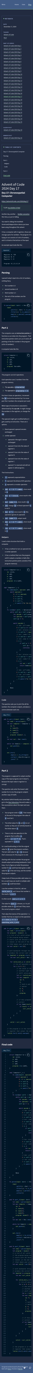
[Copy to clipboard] (28, 255)
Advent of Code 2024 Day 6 (12, 62)
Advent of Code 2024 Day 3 (12, 52)
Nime (3, 4)
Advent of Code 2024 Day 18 (13, 100)
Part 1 (5, 160)
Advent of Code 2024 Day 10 (13, 74)
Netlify (20, 1369)
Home (17, 4)
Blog (29, 4)
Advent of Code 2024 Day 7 (12, 65)
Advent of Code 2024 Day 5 (12, 58)
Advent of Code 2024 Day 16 (13, 93)
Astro (9, 1369)
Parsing (5, 156)
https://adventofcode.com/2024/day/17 (15, 201)
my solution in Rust (14, 208)
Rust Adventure (13, 802)
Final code (6, 175)
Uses (23, 4)
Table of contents (13, 147)
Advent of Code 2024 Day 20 (13, 106)
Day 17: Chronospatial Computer (14, 152)
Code (6, 167)
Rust (5, 38)
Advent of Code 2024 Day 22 (13, 112)
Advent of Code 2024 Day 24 (13, 119)
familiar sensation (23, 214)
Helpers (6, 163)
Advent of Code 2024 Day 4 (12, 55)
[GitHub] (30, 1368)
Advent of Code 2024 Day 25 (13, 122)
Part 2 (5, 171)
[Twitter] (24, 1368)
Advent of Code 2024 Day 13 (13, 84)
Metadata (9, 19)
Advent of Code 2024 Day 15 (13, 90)
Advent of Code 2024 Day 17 (13, 97)
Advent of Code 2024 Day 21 (13, 109)
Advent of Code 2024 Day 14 (13, 87)
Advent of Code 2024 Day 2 (12, 49)
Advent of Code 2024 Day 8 (12, 68)
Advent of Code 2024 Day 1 (12, 46)
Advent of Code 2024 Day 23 (13, 116)
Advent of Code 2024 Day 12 (13, 81)
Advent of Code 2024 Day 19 (13, 103)
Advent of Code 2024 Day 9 (12, 71)
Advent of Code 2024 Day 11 (13, 77)
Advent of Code (9, 35)
